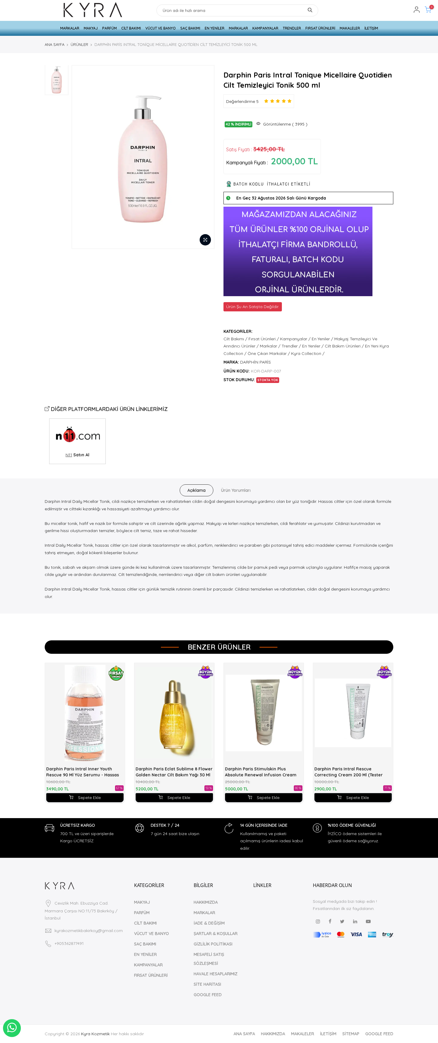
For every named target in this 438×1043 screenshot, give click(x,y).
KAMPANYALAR (265, 28)
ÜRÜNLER (79, 44)
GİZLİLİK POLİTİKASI (213, 944)
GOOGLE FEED (208, 994)
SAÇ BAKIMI (190, 28)
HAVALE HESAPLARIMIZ (215, 973)
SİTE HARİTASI (207, 984)
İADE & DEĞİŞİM (209, 923)
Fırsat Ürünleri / (263, 339)
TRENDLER (292, 28)
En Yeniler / (322, 339)
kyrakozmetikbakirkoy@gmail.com (89, 930)
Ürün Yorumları (236, 490)
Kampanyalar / (295, 339)
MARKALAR (69, 28)
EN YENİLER (214, 28)
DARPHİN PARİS (255, 362)
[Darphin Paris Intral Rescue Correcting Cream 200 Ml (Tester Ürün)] (353, 713)
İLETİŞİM (371, 28)
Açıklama (196, 490)
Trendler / (291, 346)
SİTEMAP (350, 1033)
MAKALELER (350, 28)
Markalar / (270, 346)
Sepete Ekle (89, 797)
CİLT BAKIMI (131, 28)
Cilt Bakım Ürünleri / (344, 346)
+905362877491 (69, 943)
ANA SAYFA (54, 44)
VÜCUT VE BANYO (160, 28)
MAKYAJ (91, 28)
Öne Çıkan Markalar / (269, 353)
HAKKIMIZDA (206, 902)
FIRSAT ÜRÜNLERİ (320, 28)
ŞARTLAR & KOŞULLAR (215, 933)
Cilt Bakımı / (235, 339)
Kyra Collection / (307, 353)
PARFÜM (109, 28)
